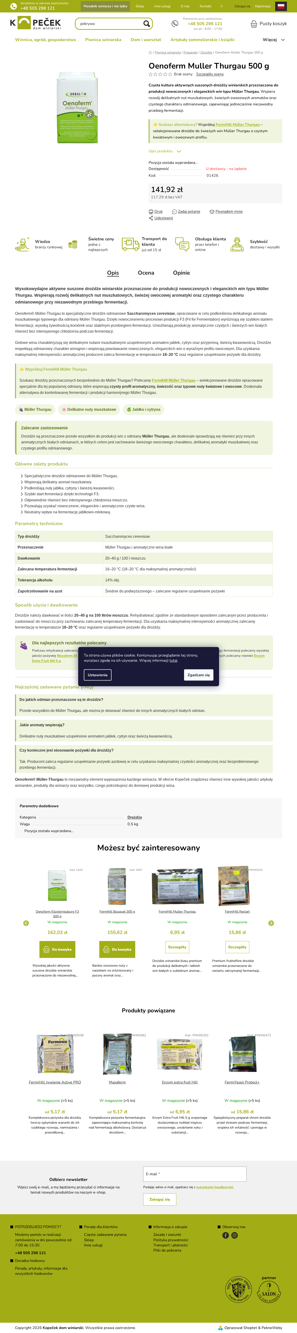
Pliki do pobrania (167, 1250)
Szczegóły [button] (177, 947)
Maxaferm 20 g (68, 655)
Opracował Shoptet (240, 1327)
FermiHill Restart (237, 911)
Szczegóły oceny (210, 74)
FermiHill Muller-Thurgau (177, 911)
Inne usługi (162, 6)
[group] (57, 923)
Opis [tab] (113, 273)
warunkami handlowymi (214, 1187)
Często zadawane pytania (105, 1234)
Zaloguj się (160, 1199)
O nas (185, 6)
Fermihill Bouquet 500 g (117, 911)
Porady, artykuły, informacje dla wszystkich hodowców (41, 1271)
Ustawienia (98, 674)
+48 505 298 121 (37, 8)
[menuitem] (45, 40)
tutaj (173, 660)
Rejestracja (262, 6)
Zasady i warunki (167, 1234)
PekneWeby (272, 1327)
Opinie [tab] (181, 273)
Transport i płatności (170, 1245)
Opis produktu (161, 151)
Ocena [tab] (146, 273)
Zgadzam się (199, 674)
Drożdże (134, 817)
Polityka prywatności (170, 1240)
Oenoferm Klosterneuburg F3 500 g (57, 913)
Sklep (140, 6)
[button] (57, 954)
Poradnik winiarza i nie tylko (105, 6)
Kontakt (205, 6)
